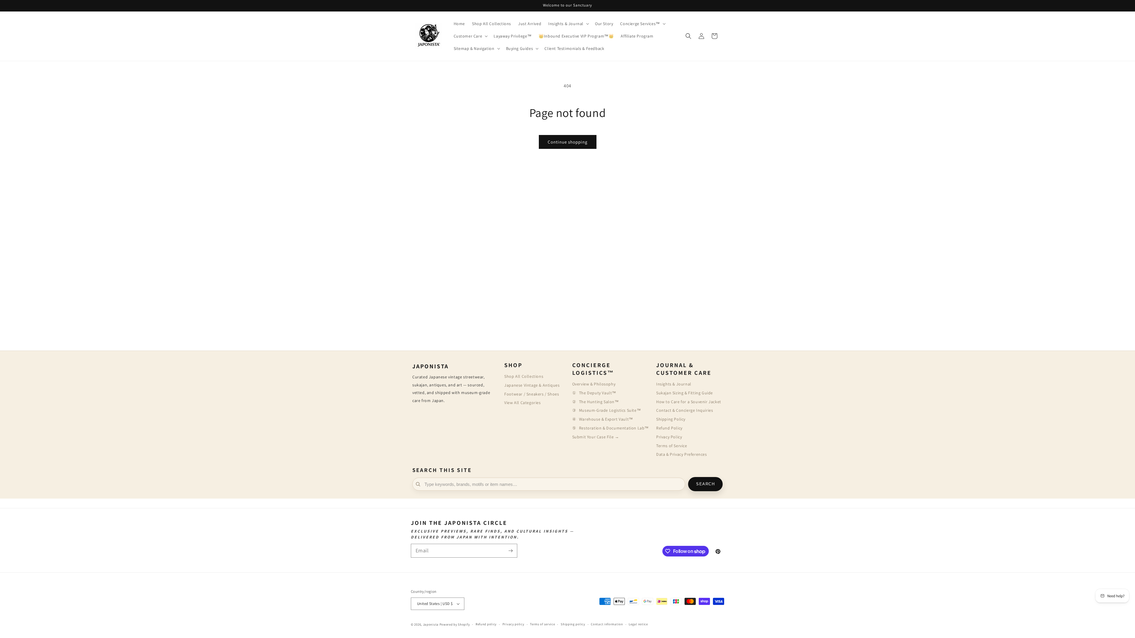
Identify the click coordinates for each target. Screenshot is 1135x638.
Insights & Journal (673, 384)
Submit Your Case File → (595, 437)
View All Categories (522, 402)
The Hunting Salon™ (599, 401)
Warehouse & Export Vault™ (606, 419)
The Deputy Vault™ (597, 393)
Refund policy (486, 624)
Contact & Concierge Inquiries (684, 410)
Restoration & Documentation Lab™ (614, 428)
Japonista (431, 624)
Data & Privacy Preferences (681, 454)
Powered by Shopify (455, 624)
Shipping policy (573, 624)
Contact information (607, 624)
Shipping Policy (670, 419)
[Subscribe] (510, 551)
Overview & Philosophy (594, 384)
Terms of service (542, 624)
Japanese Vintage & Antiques (532, 385)
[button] (568, 23)
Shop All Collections (523, 376)
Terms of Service (671, 445)
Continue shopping (568, 142)
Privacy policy (513, 624)
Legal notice (638, 624)
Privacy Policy (669, 437)
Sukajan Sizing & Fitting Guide (684, 393)
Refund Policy (669, 428)
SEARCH (705, 484)
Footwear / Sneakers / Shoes (531, 394)
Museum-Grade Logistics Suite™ (610, 410)
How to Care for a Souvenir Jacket (688, 401)
